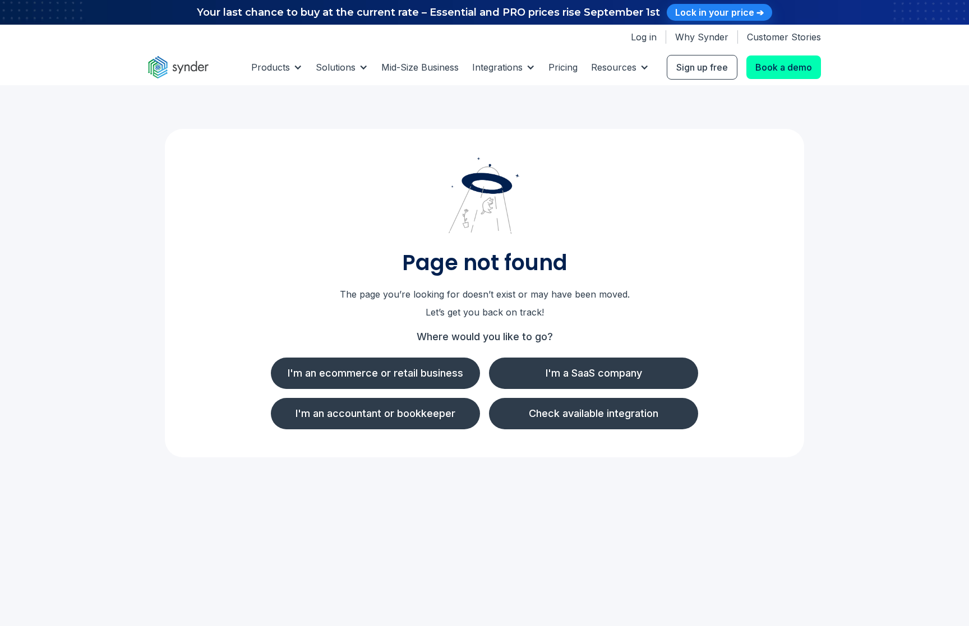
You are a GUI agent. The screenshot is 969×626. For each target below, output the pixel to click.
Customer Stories (784, 37)
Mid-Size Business (420, 67)
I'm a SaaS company (594, 373)
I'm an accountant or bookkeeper (375, 413)
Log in (644, 37)
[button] (276, 67)
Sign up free (702, 67)
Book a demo (783, 67)
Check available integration (593, 413)
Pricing (563, 67)
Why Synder (701, 37)
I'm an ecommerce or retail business (375, 373)
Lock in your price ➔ (719, 12)
